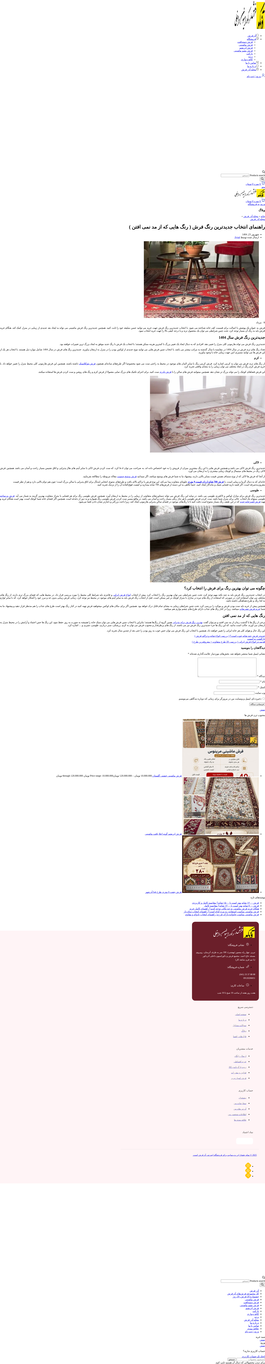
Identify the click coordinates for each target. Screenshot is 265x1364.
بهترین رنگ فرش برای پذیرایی (188, 622)
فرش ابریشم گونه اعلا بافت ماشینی (163, 834)
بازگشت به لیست (256, 639)
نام (262, 681)
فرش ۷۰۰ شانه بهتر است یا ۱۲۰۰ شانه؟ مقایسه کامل (231, 905)
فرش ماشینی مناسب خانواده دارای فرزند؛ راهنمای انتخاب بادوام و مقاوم (222, 914)
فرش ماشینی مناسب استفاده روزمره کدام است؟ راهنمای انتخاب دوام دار (221, 911)
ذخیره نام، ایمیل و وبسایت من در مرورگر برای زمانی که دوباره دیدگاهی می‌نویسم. (219, 698)
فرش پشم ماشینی (243, 50)
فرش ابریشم (246, 47)
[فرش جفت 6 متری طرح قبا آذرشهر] (220, 892)
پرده (250, 56)
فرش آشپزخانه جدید (250, 501)
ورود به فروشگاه (256, 204)
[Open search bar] (263, 172)
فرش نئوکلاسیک (87, 363)
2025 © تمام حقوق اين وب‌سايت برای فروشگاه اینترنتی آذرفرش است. (225, 1155)
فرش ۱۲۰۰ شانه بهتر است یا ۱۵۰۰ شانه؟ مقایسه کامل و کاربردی (225, 903)
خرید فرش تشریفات (250, 609)
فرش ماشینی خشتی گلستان (167, 775)
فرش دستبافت (245, 42)
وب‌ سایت (260, 693)
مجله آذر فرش (250, 216)
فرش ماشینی (246, 45)
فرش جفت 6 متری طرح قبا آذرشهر (163, 892)
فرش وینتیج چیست (127, 476)
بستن (262, 709)
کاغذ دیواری (247, 59)
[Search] (262, 179)
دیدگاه (261, 676)
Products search (257, 175)
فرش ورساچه (7, 496)
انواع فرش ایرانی (122, 595)
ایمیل (261, 687)
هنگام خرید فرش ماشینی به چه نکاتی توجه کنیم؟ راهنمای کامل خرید (224, 908)
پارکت (249, 53)
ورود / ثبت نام (252, 1331)
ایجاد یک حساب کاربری (253, 1356)
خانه (263, 216)
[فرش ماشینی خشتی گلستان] (220, 775)
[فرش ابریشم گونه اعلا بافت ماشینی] (220, 834)
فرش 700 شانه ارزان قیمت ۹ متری (206, 481)
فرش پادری (165, 372)
